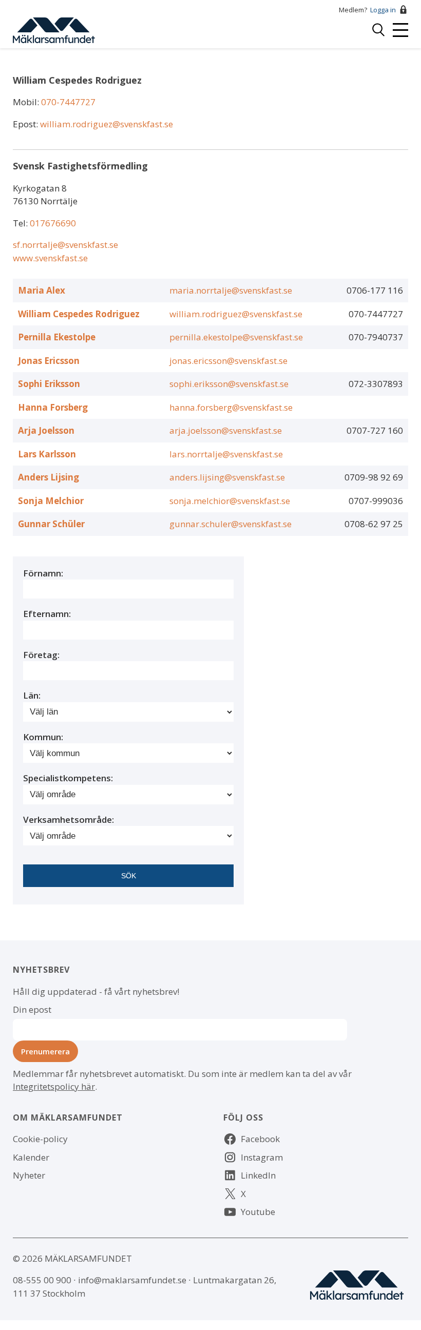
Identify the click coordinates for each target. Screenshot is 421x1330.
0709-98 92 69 (374, 477)
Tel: (21, 223)
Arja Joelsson (46, 430)
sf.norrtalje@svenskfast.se (65, 244)
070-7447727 (68, 102)
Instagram (262, 1157)
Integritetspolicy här (54, 1086)
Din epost (32, 1009)
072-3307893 (376, 384)
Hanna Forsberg (53, 407)
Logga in (383, 9)
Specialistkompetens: (68, 778)
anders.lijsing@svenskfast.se (227, 477)
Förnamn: (43, 573)
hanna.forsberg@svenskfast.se (231, 407)
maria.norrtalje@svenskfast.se (230, 290)
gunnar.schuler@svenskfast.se (230, 524)
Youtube (258, 1212)
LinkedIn (258, 1175)
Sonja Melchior (51, 501)
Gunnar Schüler (51, 524)
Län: (32, 695)
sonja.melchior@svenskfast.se (229, 501)
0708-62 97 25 (374, 524)
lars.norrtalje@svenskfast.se (226, 454)
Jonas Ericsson (49, 361)
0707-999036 (376, 501)
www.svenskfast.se (50, 258)
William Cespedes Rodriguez (79, 314)
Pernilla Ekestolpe (56, 337)
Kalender (31, 1157)
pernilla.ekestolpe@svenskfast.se (236, 337)
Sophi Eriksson (49, 384)
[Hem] (54, 29)
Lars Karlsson (47, 454)
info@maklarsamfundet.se (132, 1280)
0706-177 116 (375, 290)
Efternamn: (47, 614)
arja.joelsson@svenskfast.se (225, 430)
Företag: (41, 655)
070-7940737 (376, 337)
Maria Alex (41, 290)
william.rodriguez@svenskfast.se (106, 124)
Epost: (26, 124)
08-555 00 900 (42, 1280)
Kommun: (43, 737)
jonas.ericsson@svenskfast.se (228, 361)
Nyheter (29, 1175)
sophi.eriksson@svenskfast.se (229, 384)
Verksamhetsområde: (68, 819)
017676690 (53, 223)
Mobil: (27, 102)
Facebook (260, 1139)
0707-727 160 (375, 430)
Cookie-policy (40, 1139)
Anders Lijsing (48, 477)
